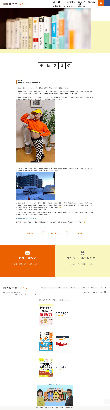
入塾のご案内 (92, 2)
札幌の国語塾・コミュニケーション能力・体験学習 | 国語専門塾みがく (56, 408)
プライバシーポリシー (96, 292)
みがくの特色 (71, 2)
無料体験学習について (59, 6)
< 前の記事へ (29, 233)
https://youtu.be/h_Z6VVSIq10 (26, 218)
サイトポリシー (85, 292)
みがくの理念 (56, 2)
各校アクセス (71, 6)
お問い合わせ (81, 6)
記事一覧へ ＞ (55, 233)
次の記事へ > (80, 233)
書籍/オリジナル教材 (63, 287)
